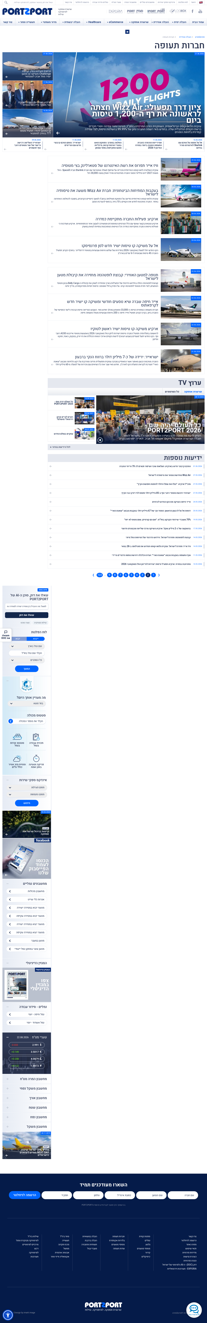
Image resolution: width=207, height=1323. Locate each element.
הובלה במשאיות (89, 1236)
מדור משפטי (49, 22)
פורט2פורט (200, 36)
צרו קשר (68, 2)
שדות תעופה (119, 1248)
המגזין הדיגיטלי (36, 963)
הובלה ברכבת (91, 1240)
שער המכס (25, 622)
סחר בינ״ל (64, 1236)
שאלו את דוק (26, 615)
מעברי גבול (92, 1248)
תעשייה (65, 1240)
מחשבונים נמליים (147, 2)
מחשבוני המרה (130, 2)
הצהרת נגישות (189, 1256)
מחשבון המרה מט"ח (33, 1079)
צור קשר (7, 22)
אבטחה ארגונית (62, 1252)
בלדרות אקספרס (117, 1240)
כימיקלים (146, 1256)
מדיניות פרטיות (189, 1252)
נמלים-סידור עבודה (100, 2)
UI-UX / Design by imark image (21, 1312)
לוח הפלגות (183, 2)
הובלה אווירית (161, 22)
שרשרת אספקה (139, 22)
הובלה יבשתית (72, 22)
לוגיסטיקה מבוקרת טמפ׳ (27, 1240)
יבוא (18, 639)
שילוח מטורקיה (40, 622)
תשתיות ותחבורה (89, 1244)
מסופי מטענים (143, 1248)
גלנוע (148, 1244)
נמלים (147, 1240)
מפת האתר (191, 1244)
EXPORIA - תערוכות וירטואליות (181, 1268)
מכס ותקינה (63, 1244)
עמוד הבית (198, 22)
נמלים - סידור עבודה (33, 1007)
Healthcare (94, 22)
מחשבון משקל (37, 1126)
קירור (147, 1252)
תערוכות (34, 1256)
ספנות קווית (144, 1236)
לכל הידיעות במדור (61, 447)
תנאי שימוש (190, 1248)
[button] (127, 32)
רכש (36, 1248)
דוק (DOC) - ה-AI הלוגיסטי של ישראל (179, 1264)
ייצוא (35, 639)
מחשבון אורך (38, 1098)
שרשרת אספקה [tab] (193, 392)
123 (100, 575)
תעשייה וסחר (27, 22)
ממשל (66, 1248)
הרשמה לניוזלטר (82, 2)
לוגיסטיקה (33, 1252)
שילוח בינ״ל (33, 1236)
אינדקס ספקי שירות (166, 2)
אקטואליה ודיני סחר (60, 1256)
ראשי (193, 2)
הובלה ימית (180, 22)
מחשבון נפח (38, 1117)
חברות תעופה (118, 1236)
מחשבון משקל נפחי (33, 1088)
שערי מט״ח (116, 2)
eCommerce (116, 22)
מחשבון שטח (38, 1107)
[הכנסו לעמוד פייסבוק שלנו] (26, 858)
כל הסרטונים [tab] (172, 392)
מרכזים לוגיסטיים (30, 1244)
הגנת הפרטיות (190, 1260)
